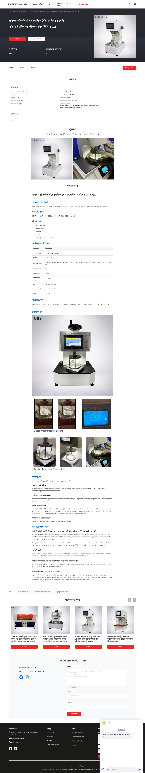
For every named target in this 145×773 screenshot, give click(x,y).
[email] (21, 677)
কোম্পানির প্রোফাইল (51, 732)
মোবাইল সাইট (71, 766)
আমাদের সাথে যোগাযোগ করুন (53, 744)
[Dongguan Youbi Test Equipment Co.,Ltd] (15, 4)
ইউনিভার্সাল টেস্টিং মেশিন (77, 741)
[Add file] (102, 769)
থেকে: (69, 691)
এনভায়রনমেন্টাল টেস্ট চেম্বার (78, 737)
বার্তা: (69, 666)
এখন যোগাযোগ (74, 714)
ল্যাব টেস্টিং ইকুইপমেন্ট (77, 732)
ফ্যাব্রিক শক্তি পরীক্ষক (62, 592)
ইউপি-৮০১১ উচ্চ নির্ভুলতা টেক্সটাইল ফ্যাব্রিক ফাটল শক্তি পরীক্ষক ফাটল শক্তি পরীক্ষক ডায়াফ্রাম (120, 638)
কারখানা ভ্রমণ (50, 736)
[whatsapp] (27, 677)
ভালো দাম (17, 39)
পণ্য (14, 11)
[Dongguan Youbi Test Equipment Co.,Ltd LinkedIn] (16, 749)
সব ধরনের (74, 745)
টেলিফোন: (70, 702)
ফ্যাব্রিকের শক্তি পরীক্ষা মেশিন (42, 592)
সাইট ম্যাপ (63, 766)
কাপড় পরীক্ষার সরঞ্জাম (23, 592)
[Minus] (139, 723)
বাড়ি (10, 11)
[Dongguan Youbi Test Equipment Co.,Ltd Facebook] (11, 749)
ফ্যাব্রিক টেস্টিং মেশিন (21, 11)
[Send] (139, 769)
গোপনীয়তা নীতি (81, 766)
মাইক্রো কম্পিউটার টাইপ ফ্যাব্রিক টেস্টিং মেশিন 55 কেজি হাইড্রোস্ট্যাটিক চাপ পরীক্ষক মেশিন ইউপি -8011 (87, 638)
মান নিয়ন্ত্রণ (49, 740)
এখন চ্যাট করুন (37, 39)
